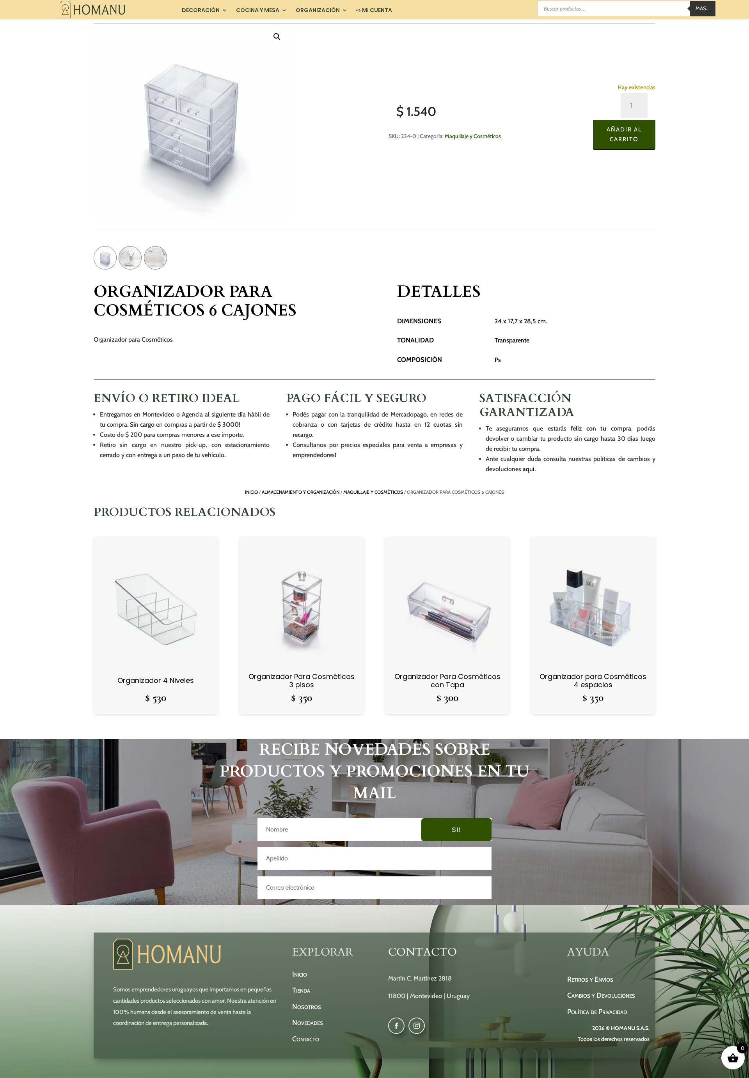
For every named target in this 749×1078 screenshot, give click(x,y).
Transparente (512, 340)
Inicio (251, 492)
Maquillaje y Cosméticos (473, 136)
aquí (528, 469)
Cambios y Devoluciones (601, 995)
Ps (498, 359)
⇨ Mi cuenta (374, 10)
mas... (703, 8)
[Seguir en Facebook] (396, 1026)
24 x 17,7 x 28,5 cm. (521, 321)
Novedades (307, 1022)
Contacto (305, 1039)
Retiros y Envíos (590, 979)
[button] (277, 37)
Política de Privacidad (597, 1011)
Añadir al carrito (624, 134)
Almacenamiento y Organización (300, 492)
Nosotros (306, 1006)
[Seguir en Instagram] (416, 1026)
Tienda (301, 990)
